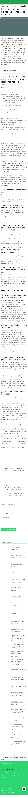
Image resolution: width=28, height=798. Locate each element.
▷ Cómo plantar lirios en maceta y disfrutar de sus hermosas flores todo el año (7, 440)
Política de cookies (6, 788)
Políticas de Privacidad (7, 790)
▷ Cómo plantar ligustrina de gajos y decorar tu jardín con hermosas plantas (20, 440)
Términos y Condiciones (7, 792)
